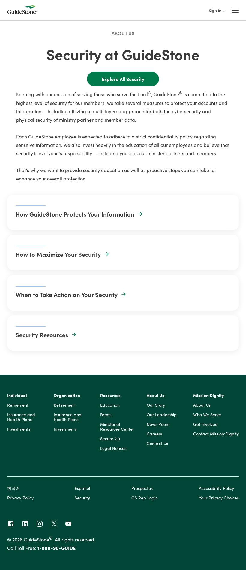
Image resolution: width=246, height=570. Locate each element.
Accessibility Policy (216, 488)
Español (82, 488)
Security (82, 497)
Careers (154, 434)
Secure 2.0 (110, 438)
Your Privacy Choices (219, 497)
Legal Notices (113, 448)
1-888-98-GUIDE (57, 547)
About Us (123, 33)
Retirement (17, 405)
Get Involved (205, 424)
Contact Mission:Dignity (216, 434)
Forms (105, 414)
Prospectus (142, 488)
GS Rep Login (144, 497)
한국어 (13, 488)
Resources (110, 395)
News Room (158, 424)
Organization (67, 395)
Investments (18, 429)
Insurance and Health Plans (21, 417)
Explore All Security (123, 79)
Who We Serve (207, 414)
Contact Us (157, 443)
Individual (17, 395)
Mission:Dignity (208, 395)
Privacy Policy (20, 497)
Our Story (156, 405)
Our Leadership (162, 414)
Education (110, 405)
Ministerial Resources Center (117, 427)
